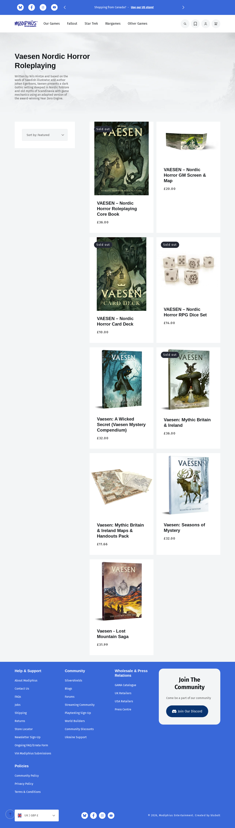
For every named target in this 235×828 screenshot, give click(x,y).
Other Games (137, 24)
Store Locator (24, 729)
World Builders (75, 721)
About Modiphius (26, 680)
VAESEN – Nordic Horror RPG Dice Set (185, 312)
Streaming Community (80, 705)
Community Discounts (79, 729)
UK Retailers (123, 693)
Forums (69, 696)
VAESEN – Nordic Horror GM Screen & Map (185, 175)
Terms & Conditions (28, 792)
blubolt (215, 815)
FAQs (18, 696)
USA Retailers (124, 701)
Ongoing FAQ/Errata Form (31, 745)
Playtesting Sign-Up (78, 713)
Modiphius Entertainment (176, 815)
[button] (65, 7)
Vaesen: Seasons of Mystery (184, 527)
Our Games (52, 24)
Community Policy (27, 775)
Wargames (112, 24)
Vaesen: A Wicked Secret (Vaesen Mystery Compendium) (121, 424)
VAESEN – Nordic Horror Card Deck (115, 321)
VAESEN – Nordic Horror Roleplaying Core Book (117, 209)
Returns (20, 721)
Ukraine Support (76, 737)
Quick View (121, 189)
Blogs (68, 688)
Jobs (17, 705)
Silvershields (73, 680)
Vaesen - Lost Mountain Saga (113, 633)
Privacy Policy (24, 783)
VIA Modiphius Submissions (33, 753)
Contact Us (22, 688)
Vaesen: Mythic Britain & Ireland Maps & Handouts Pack (120, 530)
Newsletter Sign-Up (28, 737)
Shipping (21, 713)
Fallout (72, 24)
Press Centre (123, 709)
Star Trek (91, 24)
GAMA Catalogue (125, 685)
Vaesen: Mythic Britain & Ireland (187, 422)
